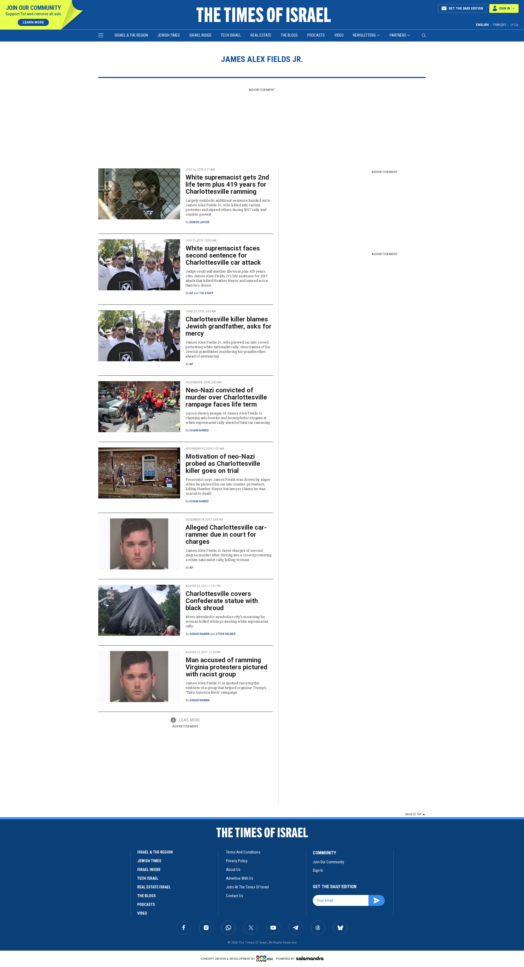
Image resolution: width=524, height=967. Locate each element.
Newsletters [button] (364, 35)
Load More (189, 720)
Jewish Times (168, 35)
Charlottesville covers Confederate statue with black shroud (222, 601)
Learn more (33, 22)
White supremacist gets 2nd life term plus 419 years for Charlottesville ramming (227, 184)
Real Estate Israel (154, 887)
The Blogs (289, 35)
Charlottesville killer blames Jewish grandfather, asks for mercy (229, 326)
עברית (514, 24)
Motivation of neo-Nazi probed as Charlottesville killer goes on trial (223, 463)
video (142, 913)
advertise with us (239, 878)
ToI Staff (206, 293)
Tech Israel (231, 35)
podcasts (146, 904)
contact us (234, 896)
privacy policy (237, 861)
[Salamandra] (309, 958)
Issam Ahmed (199, 430)
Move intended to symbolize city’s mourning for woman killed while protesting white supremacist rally (227, 621)
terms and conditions (243, 852)
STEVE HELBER (226, 633)
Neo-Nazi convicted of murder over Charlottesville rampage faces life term (226, 397)
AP (191, 293)
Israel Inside (200, 35)
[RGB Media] (266, 959)
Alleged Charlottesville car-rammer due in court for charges (226, 534)
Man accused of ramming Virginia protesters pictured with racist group (226, 667)
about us (233, 869)
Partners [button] (398, 35)
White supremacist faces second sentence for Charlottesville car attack (223, 255)
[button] (504, 8)
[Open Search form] (424, 35)
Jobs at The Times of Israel (247, 887)
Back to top (413, 814)
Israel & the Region (131, 35)
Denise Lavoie (199, 222)
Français (499, 25)
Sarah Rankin (199, 633)
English (482, 25)
